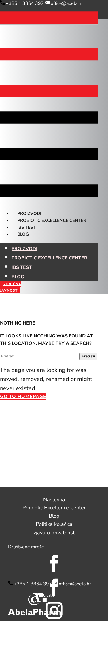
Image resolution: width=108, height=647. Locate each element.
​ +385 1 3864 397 (25, 3)
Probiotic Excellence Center (51, 220)
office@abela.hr (66, 3)
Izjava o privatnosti (54, 532)
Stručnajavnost (10, 287)
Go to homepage (23, 396)
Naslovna (54, 499)
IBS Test (26, 227)
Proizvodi (29, 213)
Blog (23, 234)
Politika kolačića (54, 524)
